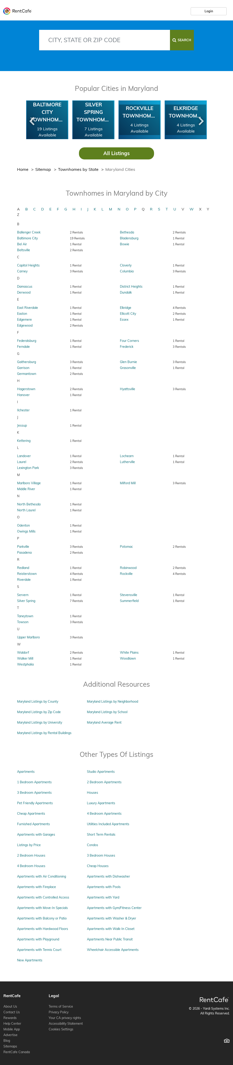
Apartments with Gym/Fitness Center (114, 908)
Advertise (10, 1035)
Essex (124, 319)
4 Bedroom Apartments (104, 814)
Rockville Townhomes (140, 112)
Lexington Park (28, 468)
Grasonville (128, 368)
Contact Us (11, 1012)
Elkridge (125, 308)
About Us (10, 1006)
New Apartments (29, 960)
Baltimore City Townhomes (47, 112)
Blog (6, 1041)
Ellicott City (128, 314)
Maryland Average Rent (104, 722)
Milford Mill (128, 483)
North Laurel (26, 510)
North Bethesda (29, 504)
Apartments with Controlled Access (43, 897)
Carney (22, 271)
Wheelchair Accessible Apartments (113, 950)
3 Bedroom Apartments (34, 793)
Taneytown (25, 616)
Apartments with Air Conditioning (41, 876)
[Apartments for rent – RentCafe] (16, 10)
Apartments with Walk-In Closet (110, 929)
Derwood (23, 292)
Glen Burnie (128, 362)
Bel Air (22, 244)
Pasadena (24, 552)
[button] (32, 120)
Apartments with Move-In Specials (42, 908)
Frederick (126, 347)
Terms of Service (61, 1006)
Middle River (26, 489)
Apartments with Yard (103, 897)
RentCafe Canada (16, 1052)
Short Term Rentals (101, 834)
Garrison (23, 368)
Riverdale (24, 580)
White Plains (129, 652)
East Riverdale (27, 308)
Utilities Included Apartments (108, 824)
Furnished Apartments (33, 824)
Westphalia (25, 664)
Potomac (126, 547)
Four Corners (129, 341)
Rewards (10, 1018)
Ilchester (23, 410)
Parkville (23, 547)
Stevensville (128, 595)
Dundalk (126, 292)
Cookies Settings (61, 1029)
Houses (92, 793)
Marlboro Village (29, 483)
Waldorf (23, 652)
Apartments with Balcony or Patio (42, 918)
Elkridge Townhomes (186, 112)
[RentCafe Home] (214, 1000)
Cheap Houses (98, 866)
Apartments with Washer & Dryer (111, 918)
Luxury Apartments (101, 803)
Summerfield (129, 601)
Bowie (124, 244)
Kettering (23, 441)
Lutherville (127, 462)
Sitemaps (10, 1046)
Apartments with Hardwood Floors (42, 929)
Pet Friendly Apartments (35, 803)
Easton (22, 314)
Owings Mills (26, 531)
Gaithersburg (26, 362)
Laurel (21, 462)
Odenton (23, 525)
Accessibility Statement (66, 1023)
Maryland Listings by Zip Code (39, 712)
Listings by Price (29, 845)
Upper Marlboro (28, 637)
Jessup (22, 425)
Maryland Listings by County (37, 701)
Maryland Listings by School (107, 712)
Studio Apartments (101, 772)
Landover (24, 456)
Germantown (26, 374)
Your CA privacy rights (65, 1018)
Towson (22, 622)
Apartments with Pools (104, 887)
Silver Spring (26, 601)
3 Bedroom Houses (101, 855)
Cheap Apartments (31, 814)
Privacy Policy (58, 1012)
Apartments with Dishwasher (108, 876)
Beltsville (23, 250)
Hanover (23, 395)
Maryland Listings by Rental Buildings (44, 733)
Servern (22, 595)
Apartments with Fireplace (36, 887)
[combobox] (104, 40)
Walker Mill (25, 658)
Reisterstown (27, 574)
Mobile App (11, 1029)
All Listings (116, 153)
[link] (208, 11)
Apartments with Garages (36, 834)
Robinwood (128, 568)
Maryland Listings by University (39, 722)
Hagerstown (26, 389)
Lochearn (127, 456)
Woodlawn (128, 658)
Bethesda (127, 232)
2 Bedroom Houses (31, 855)
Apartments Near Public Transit (110, 939)
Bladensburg (129, 238)
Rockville (126, 574)
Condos (92, 845)
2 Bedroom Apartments (104, 782)
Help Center (12, 1023)
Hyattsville (127, 389)
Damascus (24, 286)
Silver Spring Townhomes (93, 112)
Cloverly (126, 265)
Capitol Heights (28, 265)
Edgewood (25, 325)
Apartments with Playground (38, 939)
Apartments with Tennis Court (39, 950)
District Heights (131, 286)
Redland (23, 568)
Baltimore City (27, 238)
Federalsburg (26, 341)
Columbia (127, 271)
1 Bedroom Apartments (34, 782)
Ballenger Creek (29, 232)
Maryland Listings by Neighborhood (112, 701)
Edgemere (24, 319)
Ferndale (23, 347)
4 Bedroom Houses (31, 866)
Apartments (26, 772)
